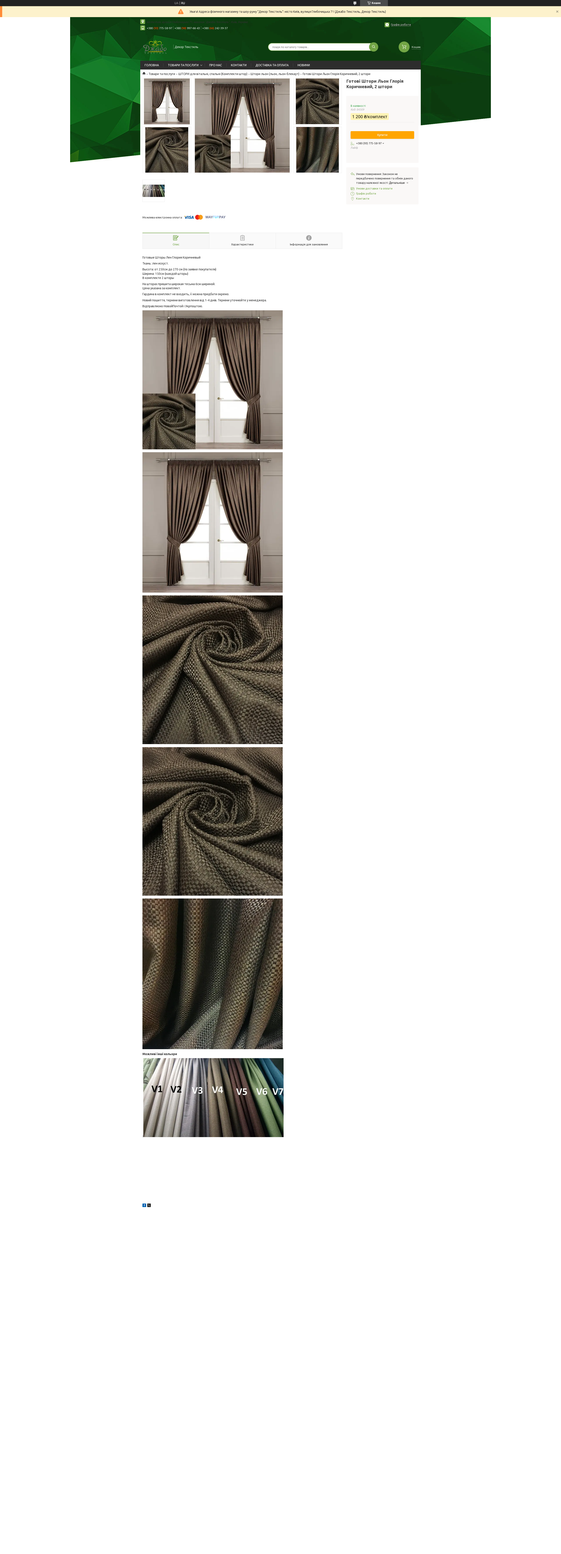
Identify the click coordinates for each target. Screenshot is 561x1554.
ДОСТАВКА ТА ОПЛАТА (272, 65)
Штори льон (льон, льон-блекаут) (274, 74)
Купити (382, 135)
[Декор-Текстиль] (154, 46)
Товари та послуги (162, 74)
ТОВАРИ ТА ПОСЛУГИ (183, 65)
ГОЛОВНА (152, 65)
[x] (149, 1206)
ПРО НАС (215, 65)
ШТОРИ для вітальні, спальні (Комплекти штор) (212, 74)
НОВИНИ (304, 65)
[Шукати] (373, 47)
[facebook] (144, 1206)
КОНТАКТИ (239, 65)
